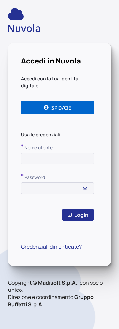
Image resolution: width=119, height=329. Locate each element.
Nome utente (38, 147)
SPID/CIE (61, 108)
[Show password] (85, 188)
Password (34, 177)
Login (81, 214)
